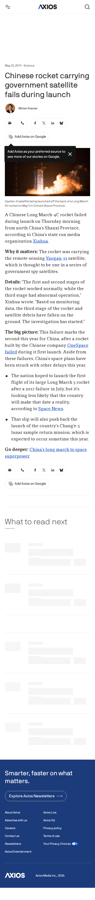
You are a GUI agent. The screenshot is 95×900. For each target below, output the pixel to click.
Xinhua (40, 241)
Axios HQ (49, 820)
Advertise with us (16, 820)
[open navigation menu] (8, 7)
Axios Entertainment (18, 851)
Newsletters (13, 843)
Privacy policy (52, 828)
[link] (10, 123)
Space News (50, 409)
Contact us (12, 835)
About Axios (12, 812)
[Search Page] (87, 7)
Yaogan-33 (56, 258)
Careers (10, 828)
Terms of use (51, 835)
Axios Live (50, 812)
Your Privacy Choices (57, 843)
